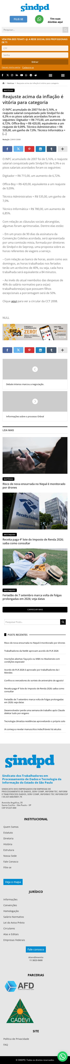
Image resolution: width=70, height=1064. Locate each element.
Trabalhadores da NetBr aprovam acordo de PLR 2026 (31, 650)
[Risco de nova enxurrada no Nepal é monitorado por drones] (35, 455)
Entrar (35, 61)
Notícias (10, 83)
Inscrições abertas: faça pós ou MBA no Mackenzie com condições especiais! (32, 660)
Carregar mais (35, 610)
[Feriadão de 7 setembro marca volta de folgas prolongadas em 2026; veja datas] (35, 566)
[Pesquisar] (65, 30)
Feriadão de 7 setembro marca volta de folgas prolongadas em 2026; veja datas (32, 597)
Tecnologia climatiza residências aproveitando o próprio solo (34, 721)
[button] (63, 75)
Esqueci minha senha (11, 67)
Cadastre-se (28, 67)
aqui (14, 301)
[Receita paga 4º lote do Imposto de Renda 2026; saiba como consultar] (35, 511)
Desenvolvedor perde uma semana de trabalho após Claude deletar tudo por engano (34, 712)
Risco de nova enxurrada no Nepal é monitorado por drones (34, 485)
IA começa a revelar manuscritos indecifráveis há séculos (32, 729)
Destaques (9, 534)
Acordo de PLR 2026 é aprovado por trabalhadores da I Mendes (31, 671)
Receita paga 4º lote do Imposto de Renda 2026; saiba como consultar (33, 541)
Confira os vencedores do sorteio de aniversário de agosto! (34, 680)
